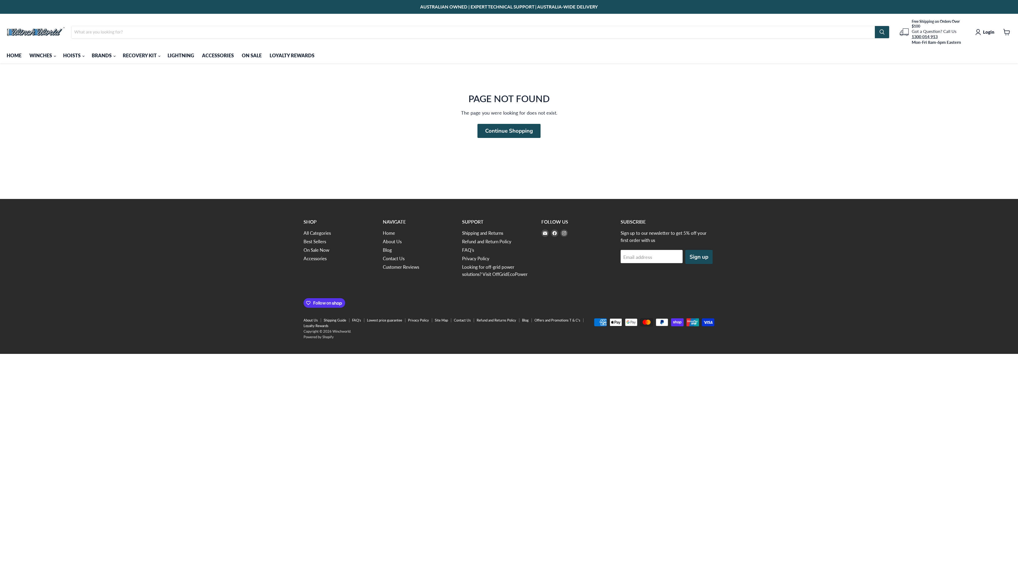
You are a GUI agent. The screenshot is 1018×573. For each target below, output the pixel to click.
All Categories (317, 233)
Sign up (699, 257)
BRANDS (102, 55)
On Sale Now (316, 250)
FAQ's (468, 250)
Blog (387, 250)
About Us (392, 241)
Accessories (315, 258)
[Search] (882, 32)
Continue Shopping (509, 130)
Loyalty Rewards (316, 326)
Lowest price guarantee (384, 320)
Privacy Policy (475, 258)
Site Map (441, 320)
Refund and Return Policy (486, 241)
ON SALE (252, 55)
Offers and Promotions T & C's (557, 320)
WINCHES (41, 55)
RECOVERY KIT (140, 55)
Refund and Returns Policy (496, 320)
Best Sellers (315, 241)
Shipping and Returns (482, 233)
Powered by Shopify (319, 337)
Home (389, 233)
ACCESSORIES (218, 55)
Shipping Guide (335, 320)
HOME (14, 55)
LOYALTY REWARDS (292, 55)
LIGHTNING (181, 55)
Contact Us (394, 258)
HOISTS (72, 55)
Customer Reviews (401, 267)
